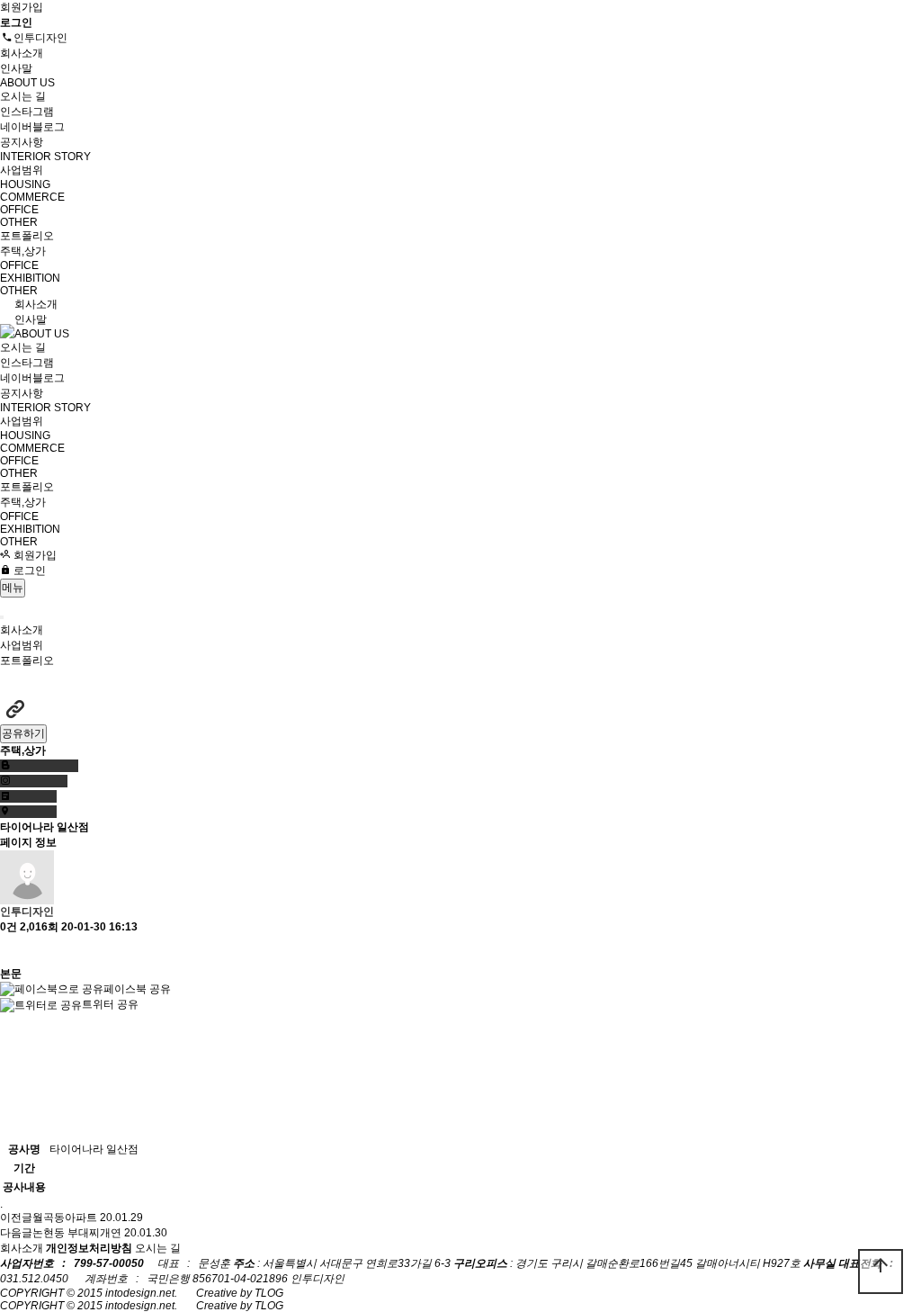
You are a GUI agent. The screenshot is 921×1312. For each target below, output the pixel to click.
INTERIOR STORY (45, 156)
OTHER (19, 222)
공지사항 (21, 142)
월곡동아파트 (64, 1217)
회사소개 (21, 53)
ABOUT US (27, 82)
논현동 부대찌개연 (76, 1233)
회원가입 (21, 7)
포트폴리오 (27, 235)
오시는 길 (23, 96)
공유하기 (23, 733)
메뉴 (12, 587)
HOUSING (25, 184)
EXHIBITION (30, 278)
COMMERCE (32, 197)
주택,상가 (23, 251)
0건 (8, 927)
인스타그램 (27, 111)
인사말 (16, 68)
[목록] (9, 950)
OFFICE (19, 209)
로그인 (28, 570)
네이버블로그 (32, 127)
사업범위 (21, 170)
